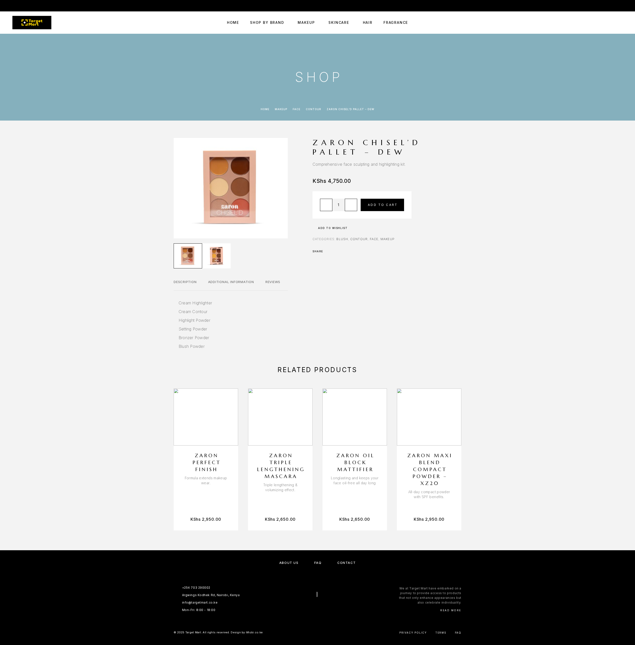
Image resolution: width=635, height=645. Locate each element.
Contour (313, 109)
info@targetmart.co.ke (550, 5)
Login (618, 5)
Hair (368, 23)
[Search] (598, 23)
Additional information (231, 282)
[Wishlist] (609, 22)
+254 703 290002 (505, 5)
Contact (346, 563)
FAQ (318, 563)
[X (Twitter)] (322, 607)
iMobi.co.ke (254, 632)
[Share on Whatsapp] (341, 251)
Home (233, 23)
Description (185, 282)
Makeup (306, 23)
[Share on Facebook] (328, 251)
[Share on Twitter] (335, 251)
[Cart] (620, 22)
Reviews (272, 282)
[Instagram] (23, 5)
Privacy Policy (413, 632)
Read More (450, 610)
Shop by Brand (267, 23)
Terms (440, 632)
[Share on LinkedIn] (348, 251)
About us (288, 563)
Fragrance (395, 23)
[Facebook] (13, 5)
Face (296, 109)
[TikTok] (42, 5)
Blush (342, 239)
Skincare (338, 23)
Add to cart (383, 205)
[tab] (185, 285)
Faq (458, 632)
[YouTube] (33, 5)
